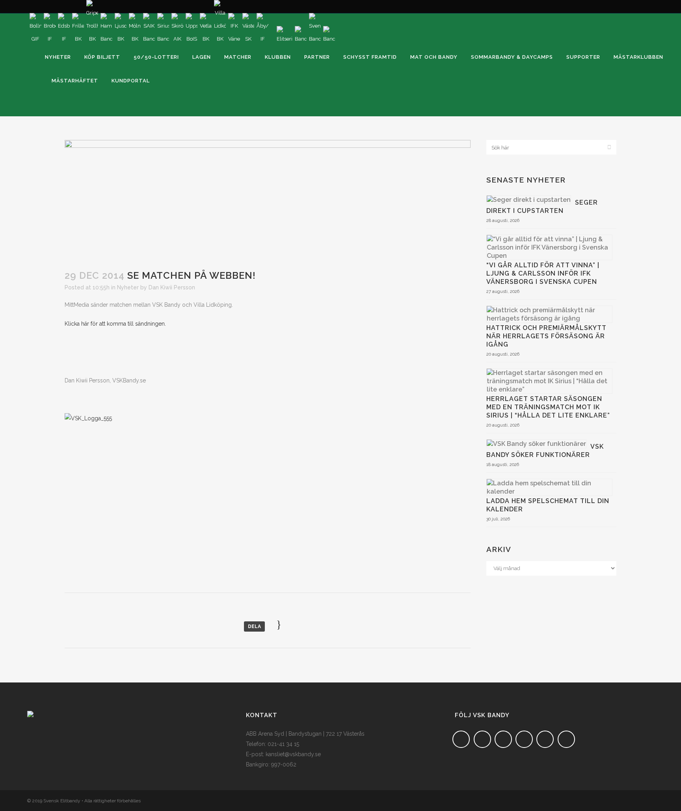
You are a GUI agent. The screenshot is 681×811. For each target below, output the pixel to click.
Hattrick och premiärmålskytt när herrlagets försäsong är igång (546, 336)
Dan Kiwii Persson (172, 287)
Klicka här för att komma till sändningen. (115, 324)
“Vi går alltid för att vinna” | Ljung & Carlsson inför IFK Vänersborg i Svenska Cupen (542, 273)
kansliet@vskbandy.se (293, 754)
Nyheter (128, 287)
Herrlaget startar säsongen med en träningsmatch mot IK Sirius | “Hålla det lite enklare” (548, 407)
